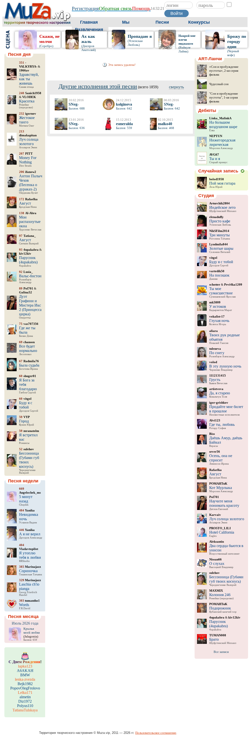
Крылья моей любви (31, 630)
